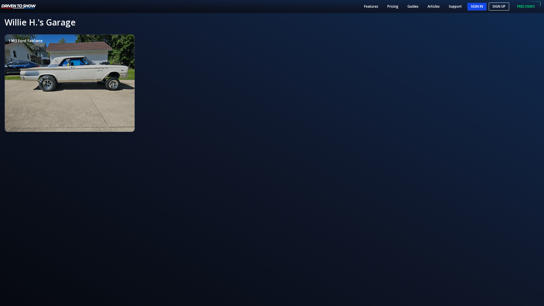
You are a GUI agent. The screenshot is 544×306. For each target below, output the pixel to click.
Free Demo (526, 6)
